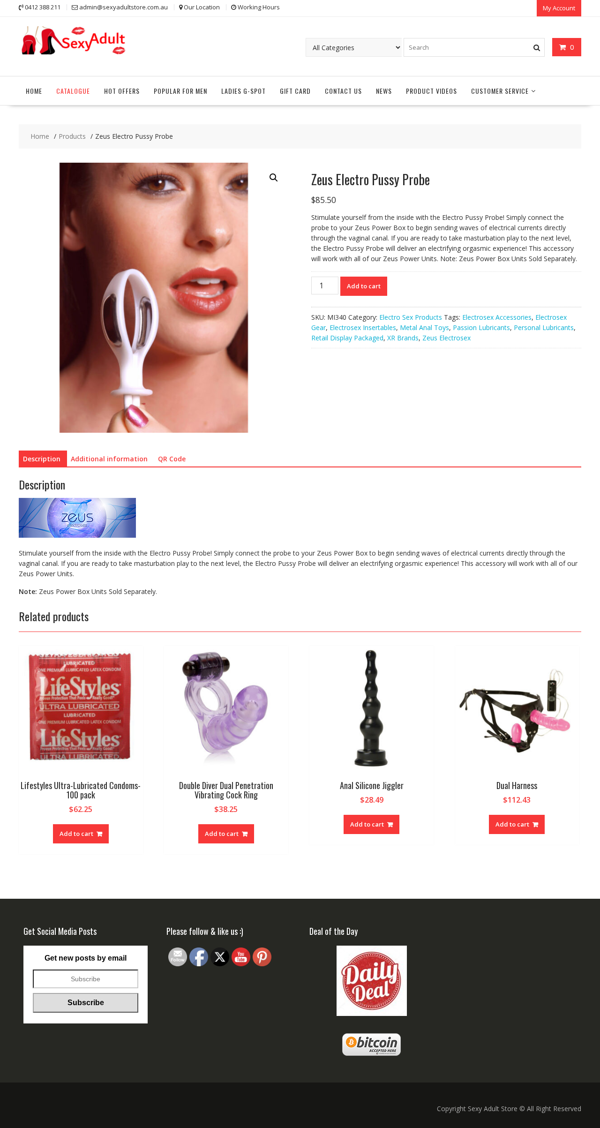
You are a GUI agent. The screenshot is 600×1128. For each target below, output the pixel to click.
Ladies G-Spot (243, 91)
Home (34, 91)
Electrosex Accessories (497, 317)
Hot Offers (122, 91)
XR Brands (403, 337)
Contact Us (343, 91)
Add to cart (364, 286)
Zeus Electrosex (446, 337)
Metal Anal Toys (424, 327)
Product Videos (431, 91)
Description (41, 458)
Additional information (109, 458)
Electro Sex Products (410, 317)
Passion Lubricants (481, 327)
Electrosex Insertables (363, 327)
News (384, 91)
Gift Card (295, 91)
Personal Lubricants (544, 327)
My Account (559, 8)
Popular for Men (180, 91)
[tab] (41, 459)
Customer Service (500, 91)
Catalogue (73, 91)
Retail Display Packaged (347, 337)
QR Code (172, 458)
